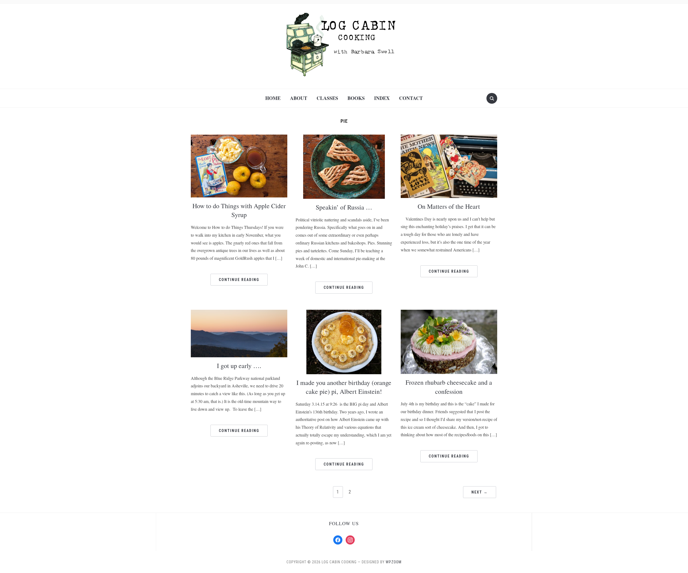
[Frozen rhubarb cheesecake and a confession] (449, 341)
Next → (479, 492)
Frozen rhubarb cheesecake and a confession (449, 387)
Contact (411, 98)
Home (273, 98)
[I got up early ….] (239, 333)
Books (356, 98)
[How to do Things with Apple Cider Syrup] (239, 165)
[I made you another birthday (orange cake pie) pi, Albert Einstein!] (343, 341)
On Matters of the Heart (449, 206)
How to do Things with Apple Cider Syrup (239, 210)
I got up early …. (239, 365)
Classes (327, 98)
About (298, 98)
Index (382, 98)
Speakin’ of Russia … (344, 207)
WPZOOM (394, 562)
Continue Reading (239, 280)
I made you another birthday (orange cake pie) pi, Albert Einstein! (343, 387)
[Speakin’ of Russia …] (344, 166)
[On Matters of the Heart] (449, 165)
